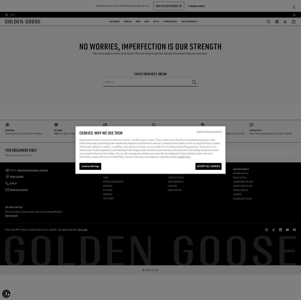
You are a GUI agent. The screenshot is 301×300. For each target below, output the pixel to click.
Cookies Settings (90, 166)
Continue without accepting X (209, 131)
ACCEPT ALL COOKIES (208, 166)
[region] (150, 150)
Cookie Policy (184, 157)
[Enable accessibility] (6, 294)
